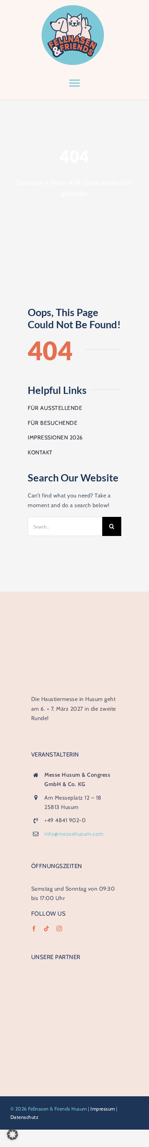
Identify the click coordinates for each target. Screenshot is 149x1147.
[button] (12, 1134)
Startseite (29, 183)
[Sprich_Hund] (74, 1021)
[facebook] (34, 928)
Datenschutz (24, 1117)
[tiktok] (47, 928)
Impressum (102, 1109)
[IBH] (74, 971)
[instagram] (59, 928)
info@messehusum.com (74, 834)
